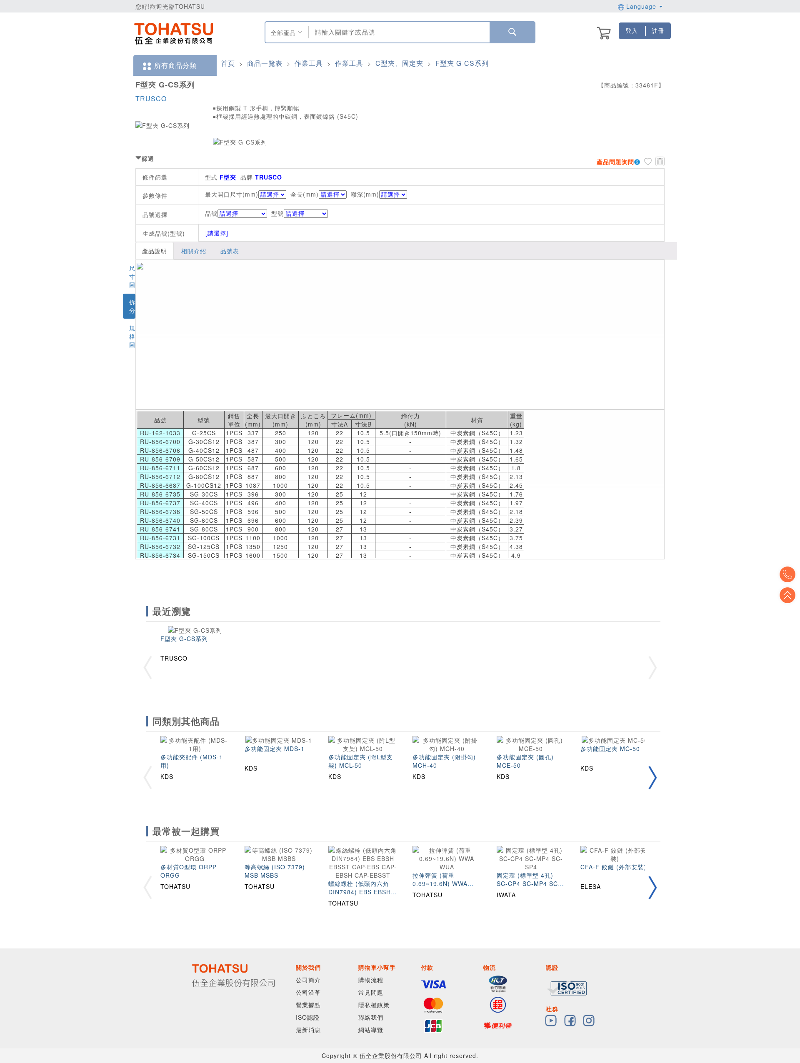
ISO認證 (308, 1017)
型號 (277, 213)
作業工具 (309, 63)
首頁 (228, 63)
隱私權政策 (374, 1005)
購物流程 (370, 980)
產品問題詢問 (615, 161)
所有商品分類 (175, 65)
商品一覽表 (264, 63)
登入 (631, 30)
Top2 (787, 574)
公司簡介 (308, 980)
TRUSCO (151, 98)
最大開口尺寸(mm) (231, 194)
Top (787, 595)
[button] (652, 777)
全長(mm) (304, 194)
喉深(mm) (365, 194)
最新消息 (308, 1030)
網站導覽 (370, 1030)
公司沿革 (308, 992)
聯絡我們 (370, 1017)
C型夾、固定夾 (399, 63)
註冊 (658, 30)
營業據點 (308, 1005)
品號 (211, 213)
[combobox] (398, 32)
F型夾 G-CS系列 (462, 63)
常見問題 (370, 992)
